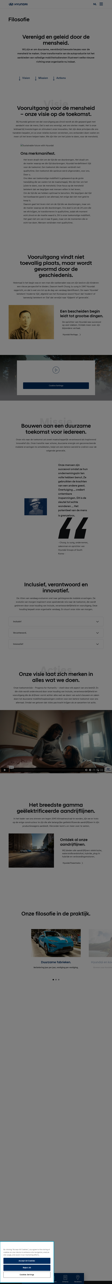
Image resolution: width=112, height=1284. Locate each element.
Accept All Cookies (27, 1261)
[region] (27, 1262)
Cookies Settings (27, 1275)
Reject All (27, 1268)
